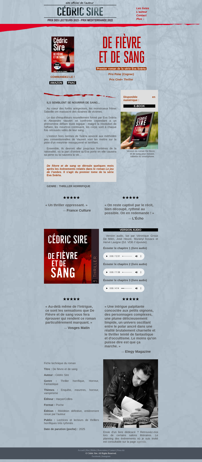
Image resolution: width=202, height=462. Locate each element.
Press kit (120, 450)
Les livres (142, 8)
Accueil (81, 450)
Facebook (96, 456)
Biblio (93, 450)
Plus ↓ (140, 18)
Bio (87, 450)
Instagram (106, 456)
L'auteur (141, 11)
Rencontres (102, 450)
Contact (141, 15)
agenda (141, 441)
